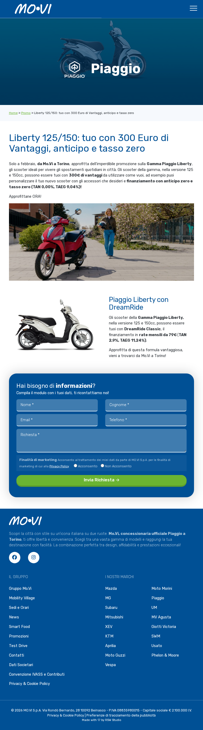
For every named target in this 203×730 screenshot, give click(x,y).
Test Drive (18, 646)
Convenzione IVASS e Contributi (36, 674)
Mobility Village (22, 598)
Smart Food (19, 627)
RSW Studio (113, 720)
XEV (108, 627)
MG (108, 598)
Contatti (16, 655)
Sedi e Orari (19, 607)
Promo (26, 113)
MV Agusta (161, 617)
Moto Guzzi (115, 655)
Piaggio (157, 598)
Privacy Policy (59, 466)
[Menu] (193, 10)
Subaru (111, 607)
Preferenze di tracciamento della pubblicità (121, 715)
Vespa (110, 665)
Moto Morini (161, 588)
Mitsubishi (114, 617)
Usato (156, 646)
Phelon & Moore (165, 655)
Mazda (111, 588)
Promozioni (19, 636)
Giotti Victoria (163, 627)
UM (154, 607)
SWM (155, 636)
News (14, 617)
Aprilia (110, 646)
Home (13, 113)
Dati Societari (21, 665)
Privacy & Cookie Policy (29, 683)
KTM (109, 636)
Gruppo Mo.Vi (20, 588)
